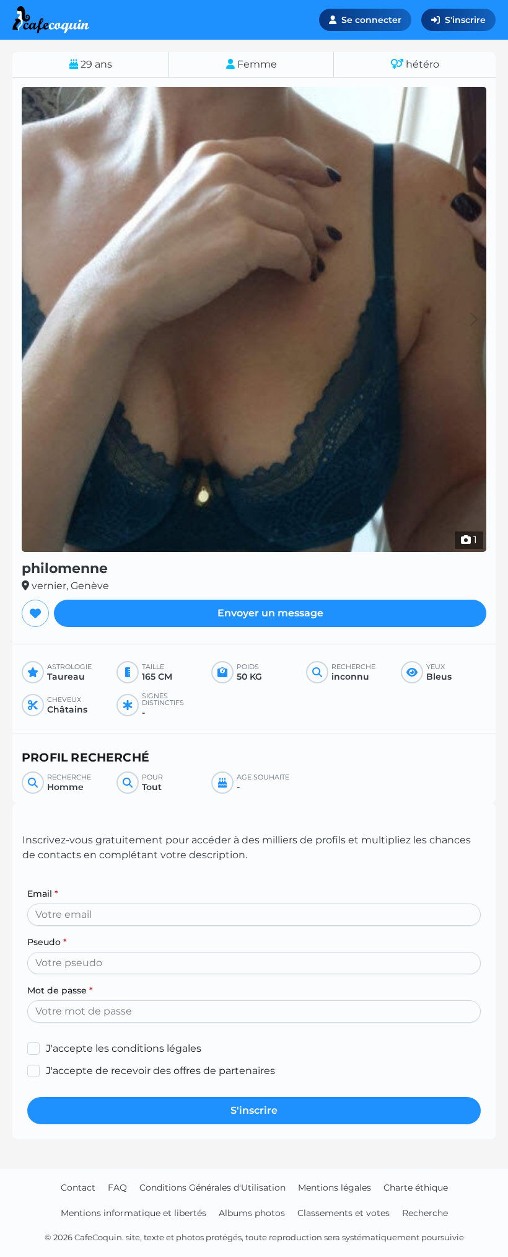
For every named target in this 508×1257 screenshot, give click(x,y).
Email (42, 893)
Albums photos (252, 1213)
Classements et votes (343, 1213)
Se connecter (371, 19)
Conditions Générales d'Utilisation (212, 1187)
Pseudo (47, 942)
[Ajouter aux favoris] (35, 613)
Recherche (425, 1213)
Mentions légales (334, 1187)
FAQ (117, 1187)
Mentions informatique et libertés (133, 1213)
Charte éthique (415, 1187)
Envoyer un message (270, 613)
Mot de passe (60, 990)
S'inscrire (465, 19)
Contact (78, 1187)
